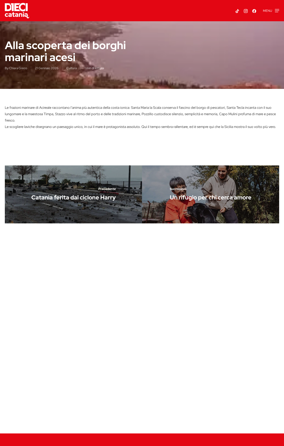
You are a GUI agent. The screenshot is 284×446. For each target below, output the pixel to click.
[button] (271, 11)
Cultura (71, 68)
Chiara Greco (18, 68)
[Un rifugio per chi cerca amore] (210, 194)
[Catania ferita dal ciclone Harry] (73, 194)
